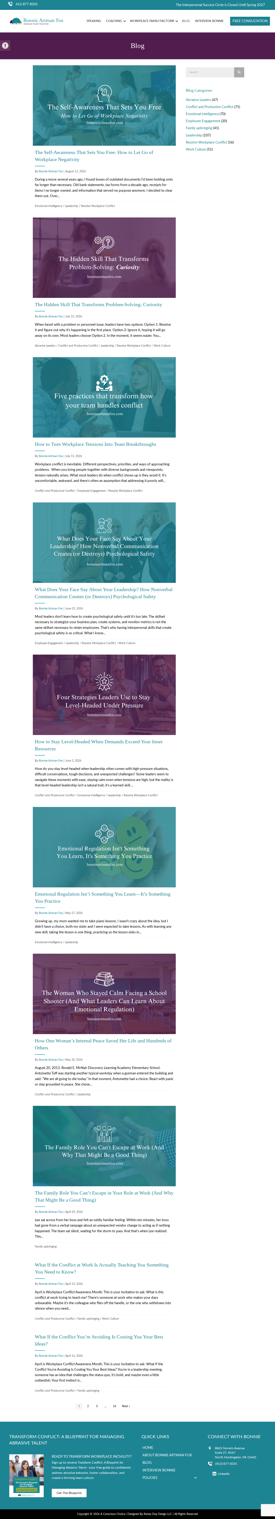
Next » (126, 1406)
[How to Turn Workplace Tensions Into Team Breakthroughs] (104, 426)
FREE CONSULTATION (250, 21)
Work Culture (162, 345)
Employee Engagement (92, 491)
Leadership (71, 206)
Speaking (94, 21)
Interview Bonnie (209, 21)
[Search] (239, 72)
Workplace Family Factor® (152, 21)
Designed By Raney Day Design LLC (149, 1514)
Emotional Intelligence (48, 206)
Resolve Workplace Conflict (98, 206)
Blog (186, 21)
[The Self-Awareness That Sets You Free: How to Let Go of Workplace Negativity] (104, 138)
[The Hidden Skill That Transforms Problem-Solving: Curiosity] (104, 283)
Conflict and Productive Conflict (78, 345)
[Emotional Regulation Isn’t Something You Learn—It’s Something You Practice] (104, 877)
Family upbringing (46, 1246)
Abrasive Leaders (45, 345)
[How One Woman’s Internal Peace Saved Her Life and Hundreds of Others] (104, 1026)
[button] (5, 45)
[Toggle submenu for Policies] (195, 1477)
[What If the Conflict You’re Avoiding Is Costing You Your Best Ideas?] (104, 1362)
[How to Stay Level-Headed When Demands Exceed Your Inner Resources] (104, 727)
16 (114, 1406)
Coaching (114, 21)
